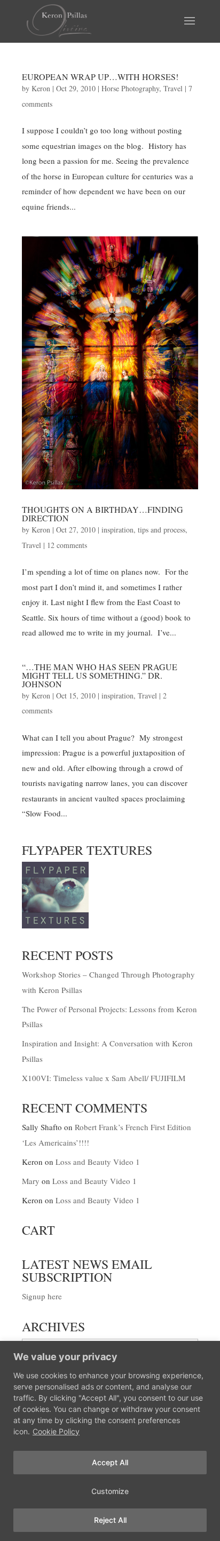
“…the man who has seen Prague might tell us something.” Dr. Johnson (99, 675)
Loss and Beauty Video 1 (98, 1161)
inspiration (117, 530)
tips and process (161, 530)
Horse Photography (130, 88)
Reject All (110, 1519)
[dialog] (110, 1441)
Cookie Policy (56, 1431)
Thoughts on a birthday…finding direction (102, 513)
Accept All (110, 1462)
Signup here (42, 1296)
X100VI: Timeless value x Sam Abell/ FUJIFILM (103, 1078)
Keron (41, 88)
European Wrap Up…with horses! (100, 76)
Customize (110, 1491)
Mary (31, 1180)
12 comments (67, 545)
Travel (173, 88)
